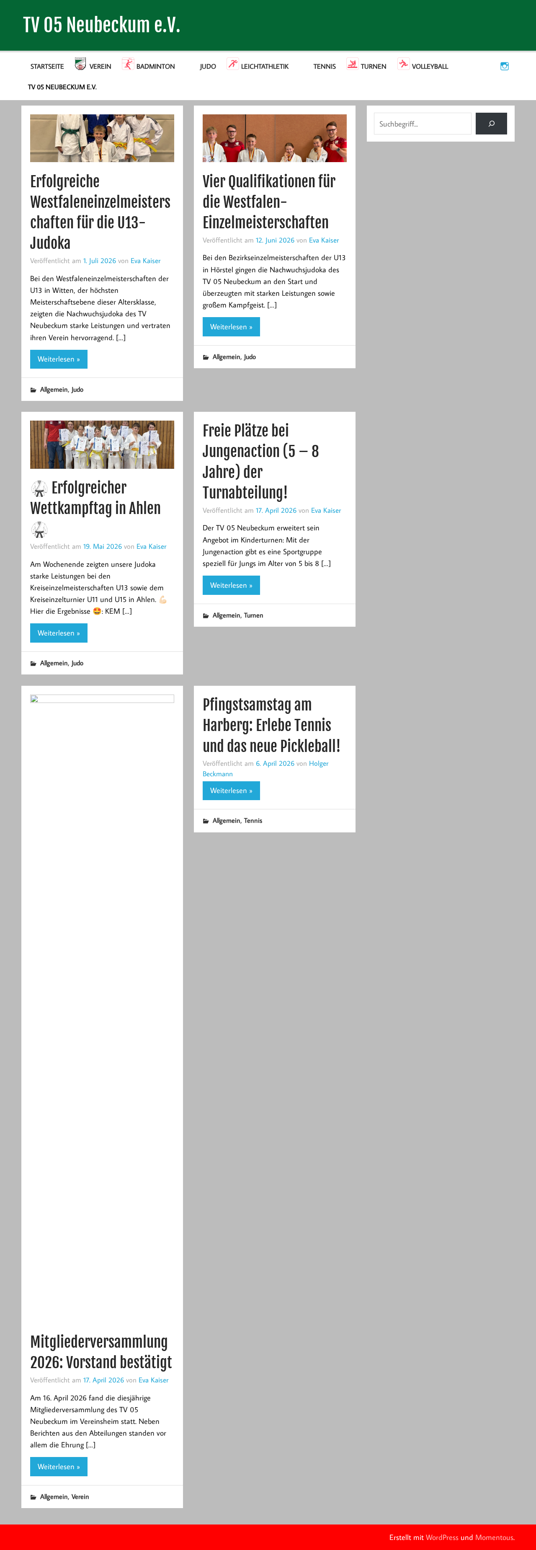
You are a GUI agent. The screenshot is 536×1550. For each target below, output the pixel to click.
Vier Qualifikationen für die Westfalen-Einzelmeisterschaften (269, 202)
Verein (100, 66)
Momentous (494, 1537)
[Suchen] (491, 123)
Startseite (47, 66)
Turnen (374, 66)
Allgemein (54, 389)
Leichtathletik (265, 66)
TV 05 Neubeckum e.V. (101, 25)
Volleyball (430, 66)
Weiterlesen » (59, 359)
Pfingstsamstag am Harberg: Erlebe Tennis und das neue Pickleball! (272, 725)
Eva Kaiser (145, 260)
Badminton (156, 66)
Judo (208, 66)
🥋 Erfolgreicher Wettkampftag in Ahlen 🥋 (95, 508)
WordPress (442, 1537)
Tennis (325, 66)
